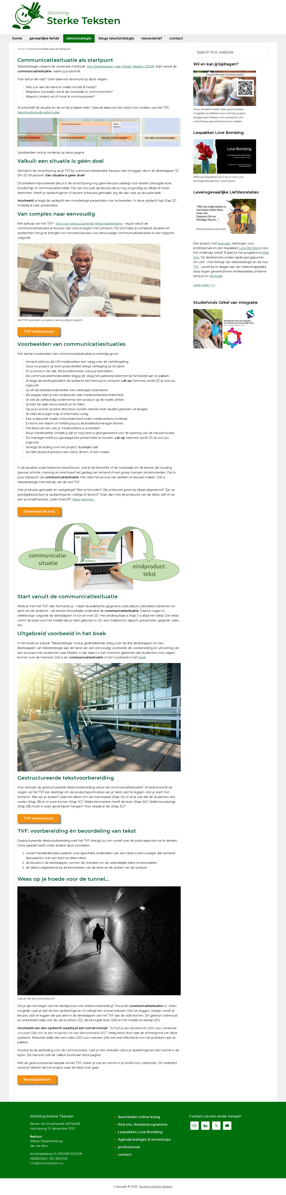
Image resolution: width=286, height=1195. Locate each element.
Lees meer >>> (204, 285)
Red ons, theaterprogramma (142, 1124)
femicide (216, 276)
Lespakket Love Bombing (140, 1132)
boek (142, 657)
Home (21, 48)
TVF (196, 267)
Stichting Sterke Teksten (156, 1186)
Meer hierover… (83, 499)
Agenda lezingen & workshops (144, 1140)
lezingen (224, 243)
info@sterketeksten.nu (46, 1163)
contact (124, 1155)
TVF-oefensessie (39, 331)
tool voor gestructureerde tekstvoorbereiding (89, 223)
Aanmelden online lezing (139, 1117)
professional (129, 1147)
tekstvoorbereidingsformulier (38, 112)
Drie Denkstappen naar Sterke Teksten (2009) (120, 66)
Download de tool (39, 511)
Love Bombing (250, 248)
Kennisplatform (37, 1080)
